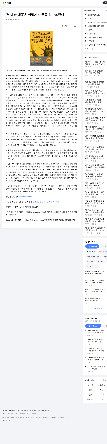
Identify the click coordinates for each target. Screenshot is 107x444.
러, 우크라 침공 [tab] (92, 267)
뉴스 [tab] (104, 380)
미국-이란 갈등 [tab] (92, 246)
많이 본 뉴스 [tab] (93, 326)
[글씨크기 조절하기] (71, 25)
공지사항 (33, 411)
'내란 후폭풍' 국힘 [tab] (93, 257)
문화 (90, 395)
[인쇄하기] (75, 25)
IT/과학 (101, 395)
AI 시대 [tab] (100, 262)
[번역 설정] (66, 25)
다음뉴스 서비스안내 (8, 411)
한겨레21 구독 (52, 202)
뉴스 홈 (90, 385)
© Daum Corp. (7, 420)
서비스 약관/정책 (43, 411)
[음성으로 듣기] (62, 25)
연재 (101, 399)
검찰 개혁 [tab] (90, 262)
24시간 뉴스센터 (22, 411)
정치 (101, 390)
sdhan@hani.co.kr (26, 196)
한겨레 (8, 3)
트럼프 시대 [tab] (91, 252)
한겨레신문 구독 (38, 202)
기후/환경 (101, 385)
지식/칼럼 (90, 399)
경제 (90, 390)
